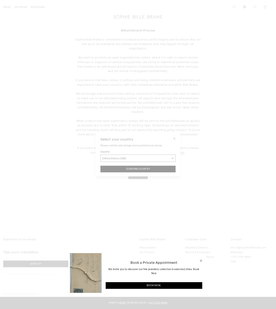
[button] (201, 261)
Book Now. (154, 285)
